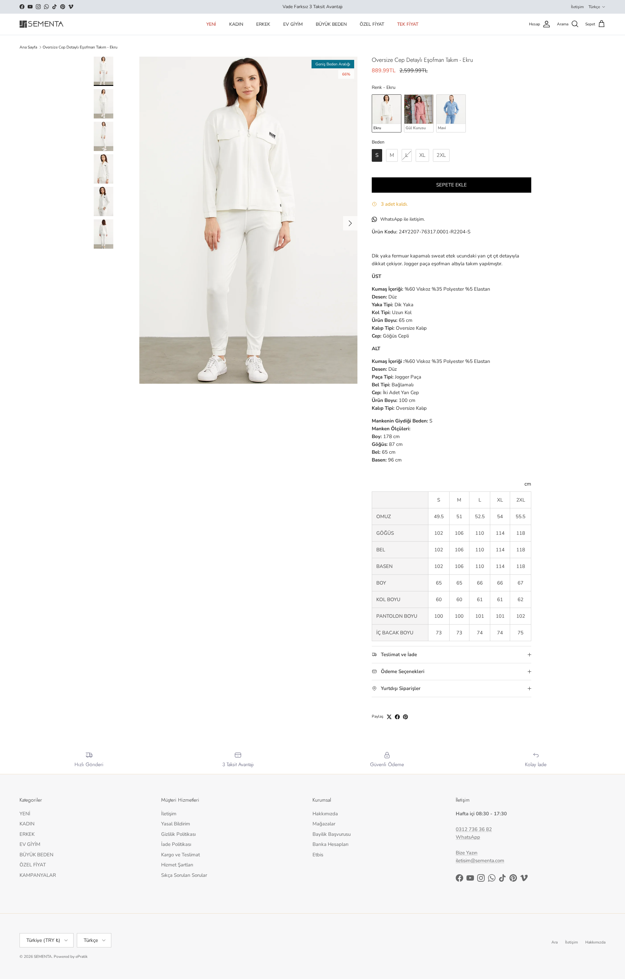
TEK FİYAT (407, 24)
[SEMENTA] (41, 24)
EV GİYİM (293, 24)
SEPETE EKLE (451, 185)
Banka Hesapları (330, 844)
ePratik (82, 956)
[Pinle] (405, 716)
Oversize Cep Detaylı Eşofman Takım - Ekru (80, 47)
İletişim (577, 6)
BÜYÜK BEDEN (331, 24)
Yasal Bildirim (175, 823)
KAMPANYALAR (38, 875)
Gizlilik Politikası (178, 834)
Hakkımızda (325, 813)
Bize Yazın (467, 852)
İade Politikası (176, 844)
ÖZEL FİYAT (372, 24)
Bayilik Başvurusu (331, 834)
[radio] (386, 113)
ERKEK (263, 24)
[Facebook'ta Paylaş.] (397, 716)
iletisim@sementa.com (480, 860)
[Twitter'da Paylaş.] (389, 716)
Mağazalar (323, 823)
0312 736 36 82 (474, 829)
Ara (554, 942)
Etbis (317, 854)
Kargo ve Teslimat (180, 854)
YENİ (211, 24)
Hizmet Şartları (177, 865)
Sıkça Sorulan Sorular (184, 875)
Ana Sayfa (28, 47)
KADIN (236, 24)
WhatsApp (468, 837)
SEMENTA (43, 956)
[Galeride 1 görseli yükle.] (248, 220)
